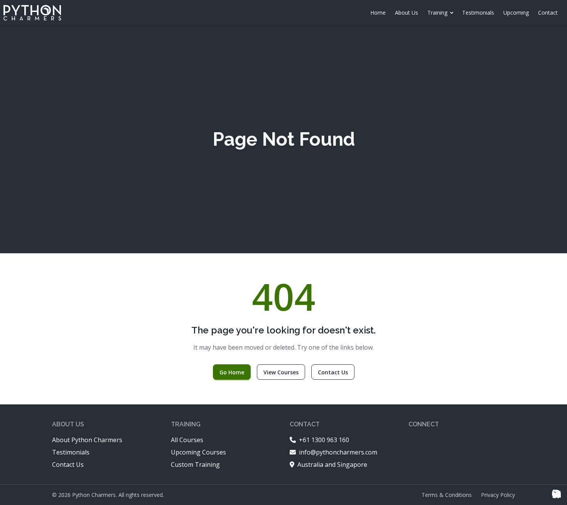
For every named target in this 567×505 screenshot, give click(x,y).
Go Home (231, 372)
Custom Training (195, 464)
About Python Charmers (87, 440)
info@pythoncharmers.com (338, 452)
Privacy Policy (498, 494)
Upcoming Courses (198, 452)
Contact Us (333, 372)
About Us (406, 12)
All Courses (187, 440)
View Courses (281, 372)
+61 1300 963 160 (324, 440)
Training (437, 12)
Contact (548, 12)
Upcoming (516, 12)
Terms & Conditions (447, 494)
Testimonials (478, 12)
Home (378, 12)
